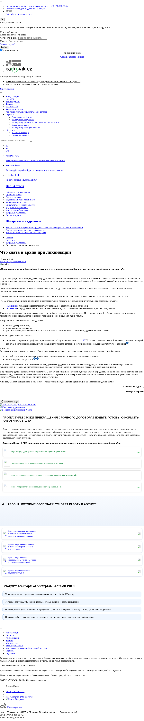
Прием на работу (14, 194)
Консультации (12, 96)
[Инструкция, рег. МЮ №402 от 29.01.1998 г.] (127, 344)
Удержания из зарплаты (17, 207)
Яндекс (80, 57)
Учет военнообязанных (17, 210)
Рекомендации (13, 101)
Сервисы (10, 114)
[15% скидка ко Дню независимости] (18, 404)
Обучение (10, 130)
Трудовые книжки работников (20, 199)
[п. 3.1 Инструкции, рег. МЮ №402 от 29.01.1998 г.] (37, 359)
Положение (11, 306)
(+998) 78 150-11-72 (15, 691)
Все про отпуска (13, 197)
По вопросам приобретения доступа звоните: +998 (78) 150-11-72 (37, 6)
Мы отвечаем (12, 106)
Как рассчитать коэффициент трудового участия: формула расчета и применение (44, 227)
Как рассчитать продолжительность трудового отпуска (32, 84)
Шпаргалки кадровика (23, 221)
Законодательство (14, 109)
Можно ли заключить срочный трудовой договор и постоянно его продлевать (43, 81)
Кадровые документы (16, 212)
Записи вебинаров (20, 135)
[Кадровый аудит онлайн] (12, 407)
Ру (7, 145)
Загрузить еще (10, 401)
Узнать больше (7, 89)
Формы (9, 104)
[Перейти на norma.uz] (13, 65)
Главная (9, 237)
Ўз (7, 148)
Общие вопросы (13, 215)
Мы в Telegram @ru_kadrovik (19, 697)
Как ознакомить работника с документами (26, 230)
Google (64, 57)
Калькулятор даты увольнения (26, 127)
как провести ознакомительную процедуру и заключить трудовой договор (49, 617)
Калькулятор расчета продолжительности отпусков (35, 122)
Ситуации (10, 240)
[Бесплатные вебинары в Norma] (16, 410)
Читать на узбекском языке (13, 261)
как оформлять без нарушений (58, 609)
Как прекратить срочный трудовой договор (26, 112)
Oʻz (7, 151)
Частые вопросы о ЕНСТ (18, 202)
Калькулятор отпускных (23, 120)
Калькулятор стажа (20, 125)
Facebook (72, 57)
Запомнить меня (10, 50)
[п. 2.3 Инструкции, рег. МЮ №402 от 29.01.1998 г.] (34, 359)
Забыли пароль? (7, 44)
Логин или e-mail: (8, 38)
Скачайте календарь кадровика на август (25, 8)
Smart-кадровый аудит (22, 117)
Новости (10, 99)
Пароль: (4, 41)
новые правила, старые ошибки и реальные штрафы (42, 602)
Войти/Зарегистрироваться (19, 14)
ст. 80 (82, 340)
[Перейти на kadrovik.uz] (19, 72)
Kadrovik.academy (20, 132)
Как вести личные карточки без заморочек (26, 232)
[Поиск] (31, 141)
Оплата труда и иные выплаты (20, 205)
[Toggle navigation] (1, 92)
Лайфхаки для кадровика (18, 192)
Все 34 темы (15, 186)
